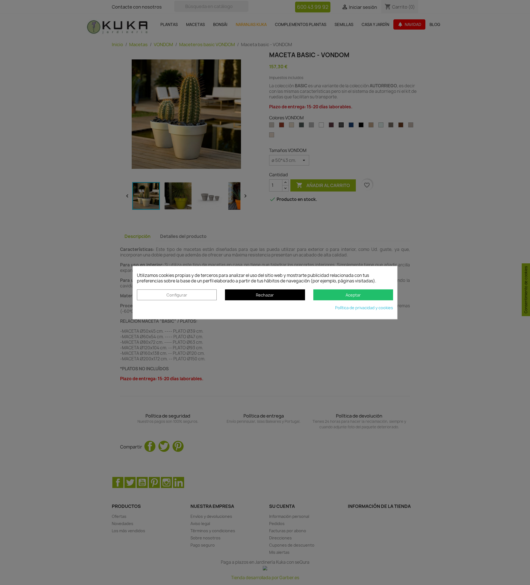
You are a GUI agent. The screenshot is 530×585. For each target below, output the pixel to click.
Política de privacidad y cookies (364, 307)
